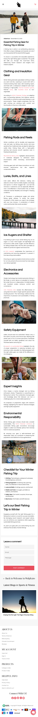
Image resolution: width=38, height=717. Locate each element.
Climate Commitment (8, 641)
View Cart (4, 653)
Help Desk (5, 680)
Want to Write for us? (8, 688)
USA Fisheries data (10, 290)
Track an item (6, 658)
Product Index (6, 670)
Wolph (19, 705)
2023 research (9, 251)
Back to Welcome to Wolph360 (20, 578)
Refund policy (6, 638)
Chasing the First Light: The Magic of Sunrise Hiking (18, 615)
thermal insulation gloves (26, 87)
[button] (33, 712)
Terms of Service (7, 636)
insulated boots (23, 89)
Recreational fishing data (11, 155)
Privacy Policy (6, 682)
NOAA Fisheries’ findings (19, 95)
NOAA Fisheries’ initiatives (24, 424)
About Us (4, 633)
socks (11, 89)
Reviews (4, 644)
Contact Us (5, 685)
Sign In (4, 656)
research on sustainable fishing (14, 346)
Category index (6, 668)
